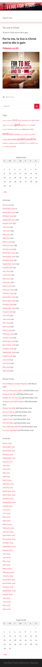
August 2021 (7, 223)
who (7, 146)
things (36, 143)
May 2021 (6, 234)
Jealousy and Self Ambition (13, 402)
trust (4, 146)
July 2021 (6, 227)
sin (26, 143)
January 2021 (8, 249)
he (29, 125)
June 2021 (6, 231)
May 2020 (6, 279)
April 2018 (6, 371)
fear (4, 125)
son (29, 143)
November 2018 (9, 345)
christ (14, 120)
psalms (31, 139)
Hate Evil (6, 416)
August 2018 (7, 356)
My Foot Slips (8, 423)
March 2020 (7, 286)
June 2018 (7, 363)
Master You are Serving (12, 398)
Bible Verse (10, 97)
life (32, 129)
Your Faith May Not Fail (12, 427)
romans (22, 143)
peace (33, 134)
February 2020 (8, 290)
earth (20, 120)
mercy (22, 134)
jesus (25, 129)
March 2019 (7, 330)
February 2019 (8, 334)
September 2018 (9, 352)
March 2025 (7, 205)
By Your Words (9, 412)
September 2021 (9, 220)
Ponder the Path (9, 408)
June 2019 (7, 319)
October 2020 (8, 260)
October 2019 (8, 304)
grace (26, 125)
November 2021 (9, 212)
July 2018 (6, 360)
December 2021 (9, 209)
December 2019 (9, 297)
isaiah (16, 129)
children (9, 120)
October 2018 (8, 349)
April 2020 (7, 282)
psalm (21, 139)
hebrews (10, 129)
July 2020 (6, 271)
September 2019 (9, 308)
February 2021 (8, 245)
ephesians (25, 120)
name (26, 134)
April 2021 (6, 238)
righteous (6, 143)
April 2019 (6, 327)
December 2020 (9, 253)
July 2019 (6, 315)
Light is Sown (8, 419)
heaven (5, 129)
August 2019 (7, 312)
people (5, 139)
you (14, 146)
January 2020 (8, 293)
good (22, 125)
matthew (17, 134)
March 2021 (7, 242)
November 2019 (9, 301)
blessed (5, 120)
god (17, 124)
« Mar (5, 192)
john (29, 129)
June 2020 (7, 275)
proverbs (12, 139)
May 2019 (6, 323)
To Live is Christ (11, 27)
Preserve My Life (9, 394)
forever (8, 125)
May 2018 (6, 367)
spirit (32, 143)
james (20, 129)
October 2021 (8, 216)
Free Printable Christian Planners (15, 384)
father (37, 120)
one (29, 134)
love (11, 134)
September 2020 (9, 264)
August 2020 (8, 268)
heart (33, 125)
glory (12, 125)
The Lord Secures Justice (13, 391)
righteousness (14, 143)
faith (33, 120)
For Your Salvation (10, 430)
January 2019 (8, 338)
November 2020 (9, 257)
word (10, 146)
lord (5, 134)
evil (30, 120)
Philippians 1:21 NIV (11, 48)
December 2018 (9, 341)
